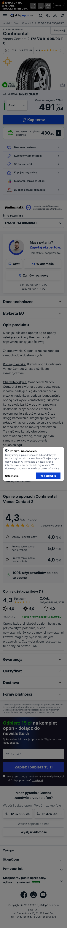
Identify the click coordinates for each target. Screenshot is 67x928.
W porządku (48, 475)
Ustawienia (12, 475)
